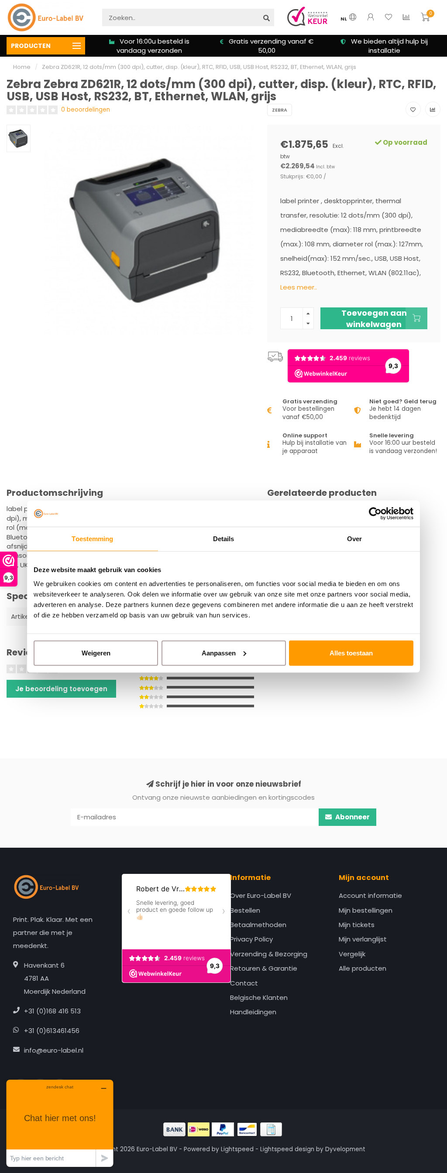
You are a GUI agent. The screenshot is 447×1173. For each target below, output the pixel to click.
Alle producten (362, 968)
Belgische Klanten (259, 997)
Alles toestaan (351, 652)
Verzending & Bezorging (268, 953)
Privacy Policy (251, 939)
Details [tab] (223, 538)
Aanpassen (219, 652)
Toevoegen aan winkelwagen (374, 318)
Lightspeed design (287, 1149)
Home (22, 67)
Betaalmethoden (258, 924)
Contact (244, 983)
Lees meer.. (298, 287)
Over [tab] (354, 538)
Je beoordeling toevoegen (61, 688)
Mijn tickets (357, 924)
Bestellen (245, 910)
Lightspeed (237, 1149)
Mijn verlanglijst (363, 939)
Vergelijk (352, 953)
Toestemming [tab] (92, 538)
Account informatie (370, 895)
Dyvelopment (345, 1149)
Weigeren (96, 652)
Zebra (279, 109)
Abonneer (352, 817)
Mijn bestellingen (365, 910)
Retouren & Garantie (263, 968)
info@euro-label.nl (53, 1050)
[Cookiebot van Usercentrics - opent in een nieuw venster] (375, 513)
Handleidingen (253, 1011)
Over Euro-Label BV (260, 895)
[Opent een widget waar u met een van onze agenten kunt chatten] (60, 1123)
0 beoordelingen (85, 110)
